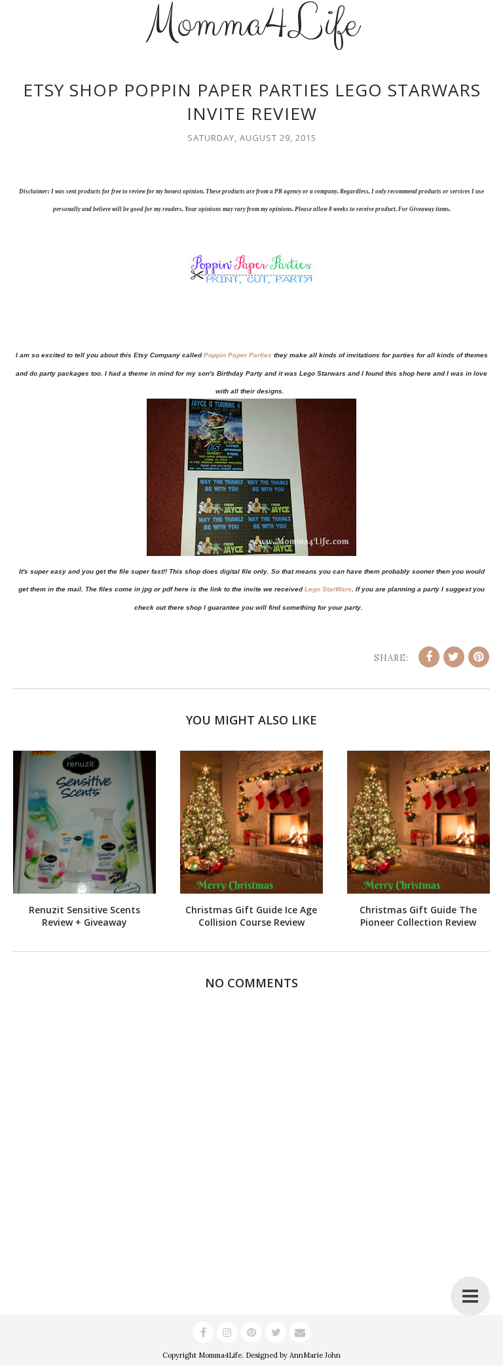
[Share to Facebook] (429, 656)
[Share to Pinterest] (478, 656)
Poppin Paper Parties (238, 355)
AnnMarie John (315, 1355)
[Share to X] (453, 656)
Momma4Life (220, 1355)
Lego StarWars (328, 589)
